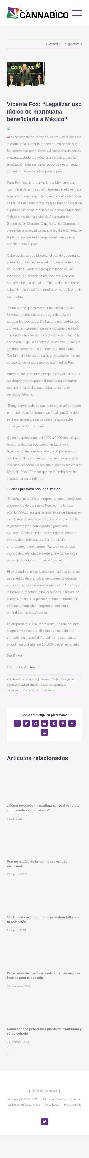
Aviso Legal (52, 1104)
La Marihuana (29, 667)
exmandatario (20, 157)
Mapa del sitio (72, 1104)
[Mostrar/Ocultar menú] (77, 13)
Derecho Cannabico (24, 679)
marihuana (13, 690)
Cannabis (13, 684)
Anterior (55, 44)
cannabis (59, 684)
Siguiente (72, 44)
